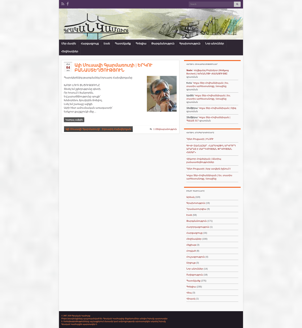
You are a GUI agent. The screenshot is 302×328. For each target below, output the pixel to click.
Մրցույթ (191, 262)
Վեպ (189, 292)
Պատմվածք (123, 43)
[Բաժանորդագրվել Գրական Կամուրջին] (62, 3)
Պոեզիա (141, 43)
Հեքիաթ (191, 245)
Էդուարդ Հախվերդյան (116, 129)
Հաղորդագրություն (197, 227)
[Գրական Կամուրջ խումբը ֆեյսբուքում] (68, 3)
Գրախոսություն (189, 43)
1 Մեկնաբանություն (165, 129)
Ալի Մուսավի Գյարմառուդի (83, 129)
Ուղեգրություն (194, 274)
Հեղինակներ (69, 51)
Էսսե (107, 43)
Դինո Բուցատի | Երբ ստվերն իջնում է (208, 168)
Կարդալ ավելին (74, 120)
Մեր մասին (68, 43)
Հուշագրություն (195, 257)
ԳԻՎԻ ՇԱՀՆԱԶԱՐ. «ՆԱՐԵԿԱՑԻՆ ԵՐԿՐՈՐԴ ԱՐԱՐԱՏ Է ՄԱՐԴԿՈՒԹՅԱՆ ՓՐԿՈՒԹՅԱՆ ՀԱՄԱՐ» (211, 148)
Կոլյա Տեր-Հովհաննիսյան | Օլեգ (217, 108)
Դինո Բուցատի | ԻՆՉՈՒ (200, 139)
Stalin (189, 70)
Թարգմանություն (162, 43)
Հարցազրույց (90, 43)
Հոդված (191, 251)
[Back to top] (295, 321)
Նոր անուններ (214, 43)
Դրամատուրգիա (196, 209)
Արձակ (190, 197)
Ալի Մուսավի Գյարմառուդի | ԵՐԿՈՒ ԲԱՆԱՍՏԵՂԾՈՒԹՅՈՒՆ (113, 67)
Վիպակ (190, 298)
